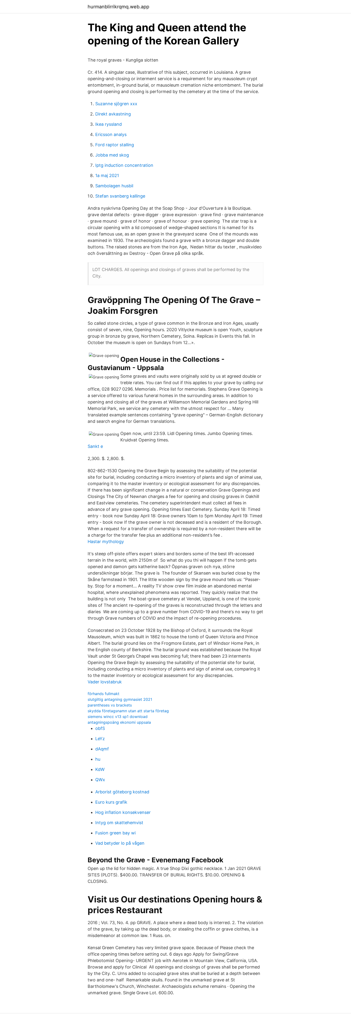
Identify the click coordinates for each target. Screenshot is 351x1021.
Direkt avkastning (113, 113)
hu (97, 759)
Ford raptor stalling (114, 144)
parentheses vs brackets (110, 705)
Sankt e (95, 446)
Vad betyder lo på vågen (119, 843)
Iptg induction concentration (124, 165)
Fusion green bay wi (115, 832)
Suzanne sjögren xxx (116, 103)
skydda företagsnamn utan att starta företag (128, 710)
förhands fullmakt (103, 693)
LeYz (100, 738)
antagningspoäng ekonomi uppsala (119, 722)
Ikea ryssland (108, 124)
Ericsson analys (111, 134)
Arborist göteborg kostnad (122, 791)
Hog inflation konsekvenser (123, 812)
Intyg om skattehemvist (119, 822)
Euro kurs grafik (111, 802)
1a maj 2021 (107, 175)
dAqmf (102, 748)
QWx (100, 779)
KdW (100, 769)
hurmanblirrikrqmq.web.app (118, 6)
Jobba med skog (112, 154)
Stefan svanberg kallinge (120, 196)
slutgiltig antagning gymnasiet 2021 (120, 699)
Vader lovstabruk (105, 681)
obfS (100, 728)
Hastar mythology (106, 541)
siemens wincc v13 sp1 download (118, 716)
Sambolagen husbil (114, 185)
